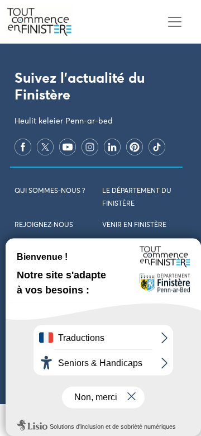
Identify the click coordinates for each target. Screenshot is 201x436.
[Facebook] (23, 147)
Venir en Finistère (134, 225)
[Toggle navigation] (174, 22)
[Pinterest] (134, 147)
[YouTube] (67, 147)
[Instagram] (90, 147)
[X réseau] (45, 147)
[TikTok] (157, 147)
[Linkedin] (112, 147)
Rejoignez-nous (44, 225)
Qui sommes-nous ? (50, 191)
